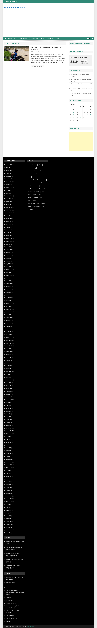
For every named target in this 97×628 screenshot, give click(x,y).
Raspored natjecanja (11, 603)
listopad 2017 (9, 436)
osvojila (29, 188)
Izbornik (8, 585)
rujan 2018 (8, 405)
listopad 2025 (9, 190)
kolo (34, 176)
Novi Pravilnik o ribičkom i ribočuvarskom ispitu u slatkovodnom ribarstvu (15, 592)
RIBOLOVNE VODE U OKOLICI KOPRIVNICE (12, 611)
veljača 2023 (9, 266)
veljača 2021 (9, 334)
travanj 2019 (9, 391)
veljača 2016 (9, 493)
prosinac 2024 (9, 207)
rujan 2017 (8, 439)
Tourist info (48, 38)
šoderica (43, 203)
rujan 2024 (8, 215)
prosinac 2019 (9, 371)
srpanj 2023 (8, 252)
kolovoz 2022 (9, 283)
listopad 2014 (9, 530)
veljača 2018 (9, 425)
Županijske (30, 209)
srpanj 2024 (8, 221)
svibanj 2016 (9, 484)
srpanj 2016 (8, 479)
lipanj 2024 (8, 224)
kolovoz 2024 (9, 218)
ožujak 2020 (9, 365)
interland (42, 173)
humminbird (30, 173)
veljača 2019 (9, 397)
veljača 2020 (9, 368)
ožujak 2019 (9, 394)
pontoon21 (37, 191)
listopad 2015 (9, 504)
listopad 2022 (9, 278)
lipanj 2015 (8, 515)
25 (80, 117)
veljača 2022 (9, 300)
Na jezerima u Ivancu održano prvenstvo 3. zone (81, 94)
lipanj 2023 (8, 255)
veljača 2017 (9, 459)
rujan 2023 (8, 247)
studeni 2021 (9, 309)
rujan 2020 (8, 348)
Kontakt (57, 38)
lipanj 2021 (8, 323)
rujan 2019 (8, 377)
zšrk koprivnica (31, 203)
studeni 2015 (9, 501)
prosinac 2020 (9, 340)
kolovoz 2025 (9, 196)
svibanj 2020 (9, 360)
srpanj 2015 (8, 513)
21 (90, 115)
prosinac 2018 (9, 399)
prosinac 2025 (9, 184)
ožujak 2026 (9, 176)
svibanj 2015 (9, 518)
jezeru (29, 176)
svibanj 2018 (9, 416)
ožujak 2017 (9, 456)
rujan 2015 (8, 507)
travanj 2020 (9, 363)
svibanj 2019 (9, 388)
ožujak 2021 (9, 331)
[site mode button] (88, 38)
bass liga (35, 164)
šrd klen (29, 206)
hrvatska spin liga (32, 171)
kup (28, 182)
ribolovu (35, 194)
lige (36, 182)
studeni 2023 (9, 241)
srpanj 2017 (8, 445)
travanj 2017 (9, 453)
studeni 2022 (9, 275)
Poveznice (10, 38)
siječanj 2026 (9, 181)
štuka (43, 206)
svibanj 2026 (9, 170)
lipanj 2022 (8, 289)
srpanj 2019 (8, 382)
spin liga (30, 197)
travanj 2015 (9, 521)
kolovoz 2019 (9, 380)
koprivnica (39, 176)
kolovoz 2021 (9, 317)
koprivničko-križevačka (33, 179)
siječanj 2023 (9, 269)
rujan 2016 (8, 473)
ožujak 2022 (9, 297)
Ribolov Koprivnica (14, 7)
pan (34, 188)
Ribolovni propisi (10, 615)
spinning (36, 197)
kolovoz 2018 (9, 408)
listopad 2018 (9, 402)
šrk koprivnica (37, 206)
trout (41, 197)
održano (43, 185)
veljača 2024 (9, 235)
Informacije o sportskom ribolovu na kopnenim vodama (14, 578)
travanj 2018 (9, 419)
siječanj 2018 (9, 428)
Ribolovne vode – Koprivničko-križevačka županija (13, 607)
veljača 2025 (9, 204)
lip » (73, 124)
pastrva (39, 188)
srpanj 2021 (8, 320)
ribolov (29, 194)
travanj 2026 (9, 173)
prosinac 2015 (9, 499)
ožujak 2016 (9, 490)
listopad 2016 (9, 470)
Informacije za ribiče (22, 38)
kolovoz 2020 (9, 351)
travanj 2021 (9, 329)
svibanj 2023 (9, 258)
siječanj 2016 (9, 496)
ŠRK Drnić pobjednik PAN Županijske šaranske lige (81, 89)
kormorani (43, 179)
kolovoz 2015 (9, 510)
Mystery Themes (30, 626)
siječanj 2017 (9, 462)
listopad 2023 (9, 244)
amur (29, 164)
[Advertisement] (48, 25)
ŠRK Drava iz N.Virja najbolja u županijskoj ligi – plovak (82, 85)
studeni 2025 (9, 187)
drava (40, 164)
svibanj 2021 (9, 326)
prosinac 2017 (9, 431)
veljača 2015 (9, 527)
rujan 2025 (8, 193)
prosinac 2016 (9, 464)
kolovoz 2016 (9, 476)
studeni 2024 (9, 210)
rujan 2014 (8, 532)
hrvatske (40, 171)
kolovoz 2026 (9, 164)
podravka (30, 191)
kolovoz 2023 (9, 249)
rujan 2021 (8, 314)
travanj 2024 (9, 230)
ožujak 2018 (9, 422)
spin (40, 194)
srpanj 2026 (8, 167)
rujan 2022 (8, 280)
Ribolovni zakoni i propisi (36, 38)
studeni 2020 (9, 343)
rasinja (43, 191)
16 (73, 115)
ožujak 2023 (9, 264)
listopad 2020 (9, 346)
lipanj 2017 (8, 448)
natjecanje (36, 185)
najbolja (29, 185)
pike (44, 188)
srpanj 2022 (8, 286)
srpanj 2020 (8, 354)
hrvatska (40, 168)
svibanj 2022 (9, 292)
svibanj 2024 (9, 227)
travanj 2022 (9, 295)
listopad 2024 (9, 213)
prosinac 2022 (9, 272)
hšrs (37, 173)
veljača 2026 (9, 179)
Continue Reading (38, 66)
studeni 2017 (9, 433)
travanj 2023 (9, 261)
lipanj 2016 (8, 481)
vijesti (29, 200)
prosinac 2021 (9, 306)
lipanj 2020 (8, 357)
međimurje (42, 182)
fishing (34, 168)
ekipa (29, 168)
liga (32, 182)
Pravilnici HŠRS (9, 600)
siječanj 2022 (9, 303)
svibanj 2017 (9, 450)
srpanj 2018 (8, 411)
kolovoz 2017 (9, 442)
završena (35, 200)
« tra (70, 124)
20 (87, 115)
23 (73, 117)
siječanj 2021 (9, 337)
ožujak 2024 (9, 232)
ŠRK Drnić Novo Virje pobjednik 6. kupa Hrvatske (80, 75)
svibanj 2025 (9, 201)
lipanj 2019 (8, 385)
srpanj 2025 (8, 198)
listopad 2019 (9, 374)
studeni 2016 (9, 467)
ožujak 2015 (9, 524)
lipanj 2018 (8, 414)
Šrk (38, 203)
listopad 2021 (9, 312)
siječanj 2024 (9, 238)
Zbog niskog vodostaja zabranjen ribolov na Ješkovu (81, 80)
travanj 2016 (9, 487)
